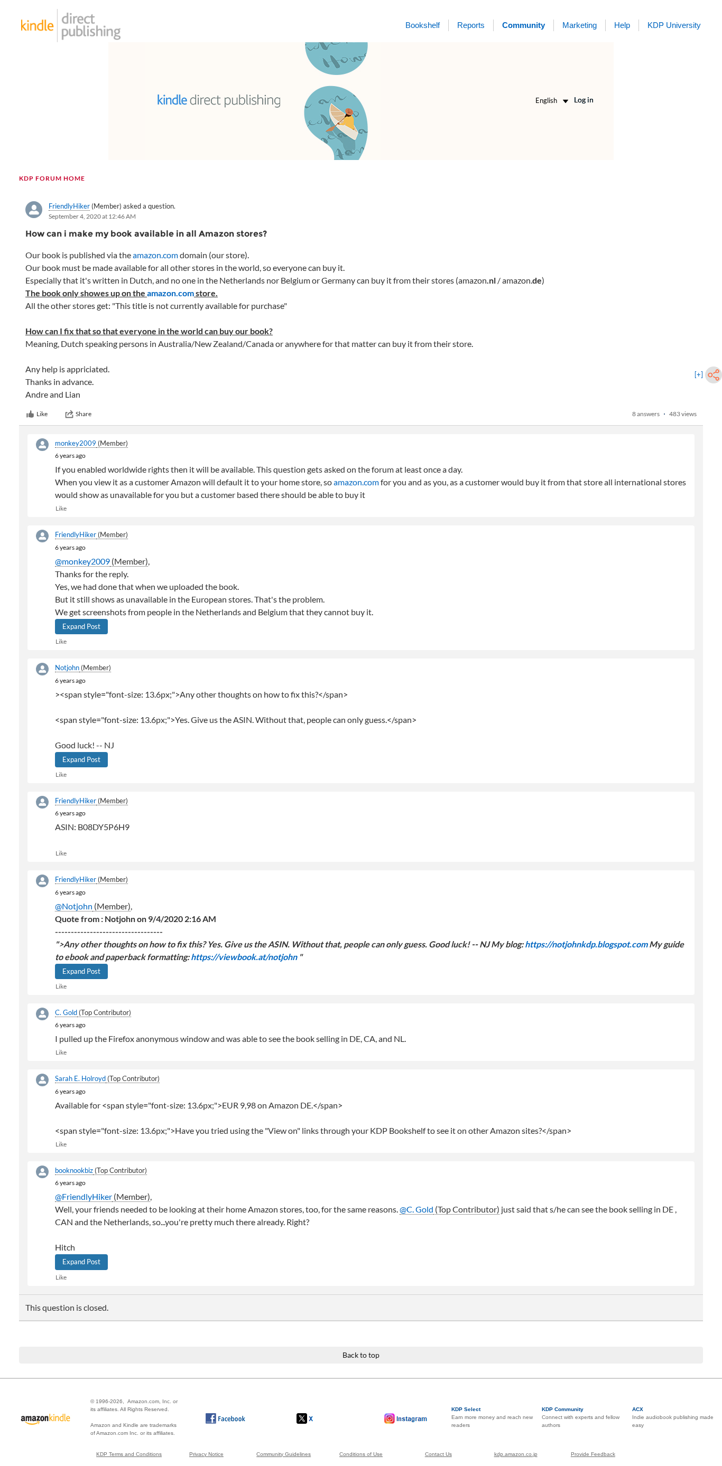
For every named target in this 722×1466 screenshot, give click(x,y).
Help (622, 25)
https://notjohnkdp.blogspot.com (586, 944)
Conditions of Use (361, 1454)
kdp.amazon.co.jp (516, 1454)
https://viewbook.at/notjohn (244, 957)
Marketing (579, 25)
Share (83, 414)
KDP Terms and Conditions (129, 1454)
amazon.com (155, 255)
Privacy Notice (206, 1454)
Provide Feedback (593, 1454)
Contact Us (438, 1454)
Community (523, 25)
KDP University (674, 25)
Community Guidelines (283, 1454)
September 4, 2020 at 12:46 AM (92, 216)
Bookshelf (422, 25)
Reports (471, 25)
